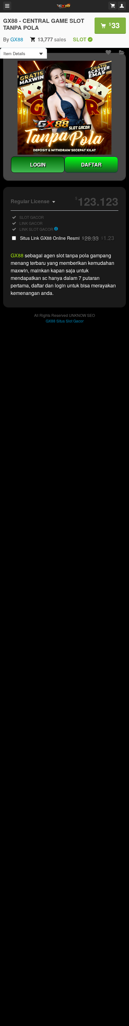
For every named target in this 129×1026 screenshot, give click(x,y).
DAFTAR (91, 164)
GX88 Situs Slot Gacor (65, 320)
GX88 (16, 39)
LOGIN (38, 164)
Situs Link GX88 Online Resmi (67, 238)
